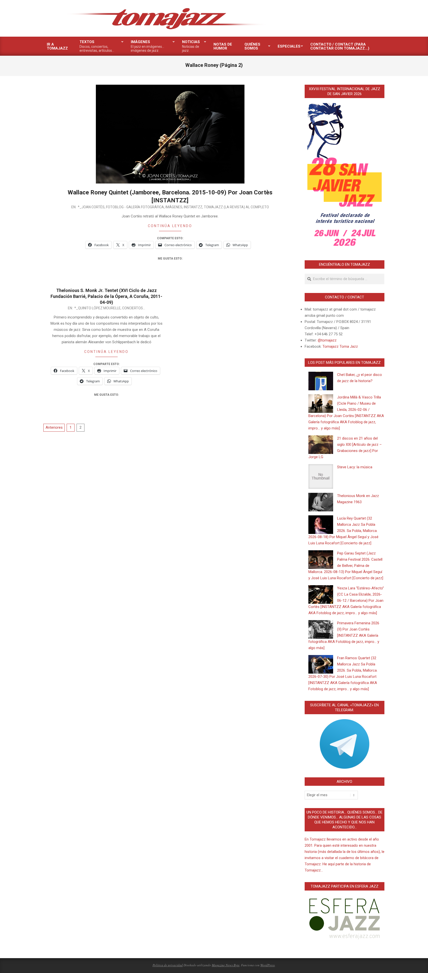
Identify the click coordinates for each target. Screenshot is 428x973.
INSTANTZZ (193, 207)
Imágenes (173, 207)
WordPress (267, 965)
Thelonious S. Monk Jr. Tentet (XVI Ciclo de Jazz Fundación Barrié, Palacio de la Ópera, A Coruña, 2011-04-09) (106, 296)
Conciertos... (133, 308)
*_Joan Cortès (91, 207)
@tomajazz (327, 340)
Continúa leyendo (170, 226)
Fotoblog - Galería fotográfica (135, 207)
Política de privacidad (168, 965)
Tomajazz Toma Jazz (340, 346)
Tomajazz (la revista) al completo (236, 207)
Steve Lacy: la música (354, 467)
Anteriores (54, 427)
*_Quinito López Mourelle (97, 308)
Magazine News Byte (226, 965)
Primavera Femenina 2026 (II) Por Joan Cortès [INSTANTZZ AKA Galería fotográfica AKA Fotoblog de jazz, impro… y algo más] (343, 635)
